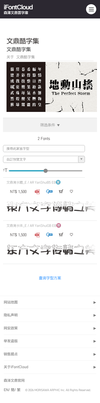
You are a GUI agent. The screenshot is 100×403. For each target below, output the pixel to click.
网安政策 (50, 328)
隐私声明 (50, 315)
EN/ (7, 390)
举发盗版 (50, 341)
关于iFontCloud (50, 367)
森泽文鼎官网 (14, 380)
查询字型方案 (50, 278)
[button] (13, 87)
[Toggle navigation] (91, 9)
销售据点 (50, 354)
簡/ (13, 390)
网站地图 (50, 302)
